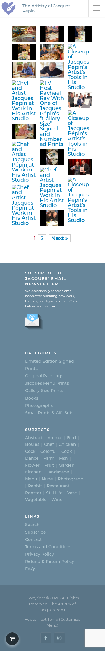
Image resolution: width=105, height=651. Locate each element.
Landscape (57, 472)
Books (31, 398)
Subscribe (35, 532)
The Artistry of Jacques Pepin (46, 8)
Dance (32, 458)
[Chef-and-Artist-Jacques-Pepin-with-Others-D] (80, 100)
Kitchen (33, 472)
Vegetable (36, 499)
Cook (66, 451)
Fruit (49, 465)
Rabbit (35, 486)
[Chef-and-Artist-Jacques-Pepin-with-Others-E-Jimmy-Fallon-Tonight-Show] (80, 166)
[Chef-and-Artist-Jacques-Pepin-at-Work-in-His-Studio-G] (52, 187)
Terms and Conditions (48, 546)
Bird (71, 437)
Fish (63, 458)
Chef (49, 444)
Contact (33, 539)
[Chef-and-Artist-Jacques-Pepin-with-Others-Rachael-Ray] (52, 113)
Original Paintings (44, 375)
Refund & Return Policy (49, 561)
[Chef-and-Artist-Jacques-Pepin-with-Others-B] (52, 52)
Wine (57, 499)
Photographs (39, 405)
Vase (72, 493)
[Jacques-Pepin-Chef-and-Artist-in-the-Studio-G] (80, 200)
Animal (55, 437)
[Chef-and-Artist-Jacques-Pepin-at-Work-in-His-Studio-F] (24, 52)
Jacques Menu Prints (47, 383)
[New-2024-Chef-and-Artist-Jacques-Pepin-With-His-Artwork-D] (52, 34)
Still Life (54, 493)
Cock (30, 451)
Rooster (33, 493)
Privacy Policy (39, 554)
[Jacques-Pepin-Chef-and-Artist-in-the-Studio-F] (80, 67)
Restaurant (58, 486)
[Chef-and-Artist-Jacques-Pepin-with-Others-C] (52, 218)
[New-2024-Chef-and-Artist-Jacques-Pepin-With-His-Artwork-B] (80, 34)
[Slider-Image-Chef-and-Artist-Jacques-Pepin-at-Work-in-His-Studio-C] (24, 162)
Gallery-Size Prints (44, 390)
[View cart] (12, 638)
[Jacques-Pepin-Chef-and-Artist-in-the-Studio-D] (52, 157)
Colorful (48, 451)
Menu (31, 479)
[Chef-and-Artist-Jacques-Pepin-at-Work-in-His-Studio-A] (24, 131)
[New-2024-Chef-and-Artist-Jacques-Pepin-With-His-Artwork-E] (24, 100)
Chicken (67, 444)
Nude (47, 479)
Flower (32, 465)
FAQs (30, 568)
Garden (67, 465)
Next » (59, 238)
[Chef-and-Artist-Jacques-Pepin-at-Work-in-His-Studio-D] (24, 205)
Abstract (34, 437)
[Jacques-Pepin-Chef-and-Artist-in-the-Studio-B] (80, 133)
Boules (32, 444)
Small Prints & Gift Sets (49, 412)
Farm (49, 458)
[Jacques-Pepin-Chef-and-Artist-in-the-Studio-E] (24, 34)
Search (32, 524)
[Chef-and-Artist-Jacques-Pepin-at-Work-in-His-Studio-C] (24, 70)
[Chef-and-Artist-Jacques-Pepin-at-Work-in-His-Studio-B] (52, 70)
